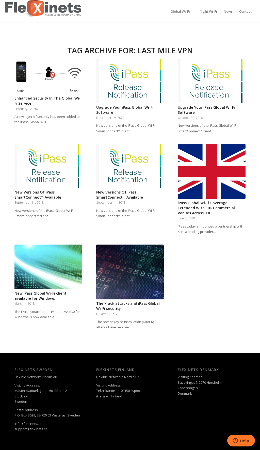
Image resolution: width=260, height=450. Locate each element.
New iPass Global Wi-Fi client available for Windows (40, 296)
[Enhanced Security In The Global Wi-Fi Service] (48, 76)
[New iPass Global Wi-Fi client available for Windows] (48, 267)
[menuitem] (180, 11)
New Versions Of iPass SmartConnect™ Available (37, 195)
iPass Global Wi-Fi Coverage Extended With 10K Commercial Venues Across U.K (206, 207)
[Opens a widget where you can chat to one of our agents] (241, 441)
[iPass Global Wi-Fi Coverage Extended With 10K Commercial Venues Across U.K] (212, 171)
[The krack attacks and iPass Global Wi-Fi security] (130, 272)
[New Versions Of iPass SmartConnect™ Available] (48, 166)
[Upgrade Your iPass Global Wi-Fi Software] (130, 81)
